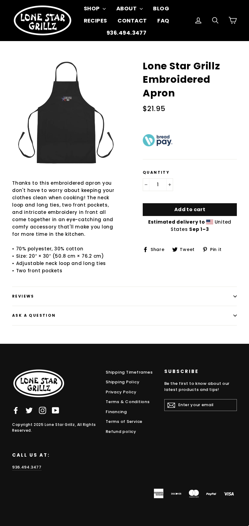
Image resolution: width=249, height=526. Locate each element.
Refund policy (121, 431)
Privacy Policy (121, 392)
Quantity (156, 172)
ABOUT (127, 8)
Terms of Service (124, 421)
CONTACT (132, 20)
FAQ (163, 20)
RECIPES (95, 20)
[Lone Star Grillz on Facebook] (15, 410)
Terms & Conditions (128, 402)
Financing (116, 412)
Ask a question (34, 315)
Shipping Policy (122, 382)
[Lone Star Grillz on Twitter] (29, 410)
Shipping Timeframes (129, 372)
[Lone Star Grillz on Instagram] (42, 410)
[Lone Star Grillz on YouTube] (55, 410)
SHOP (92, 8)
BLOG (161, 8)
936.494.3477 (126, 33)
